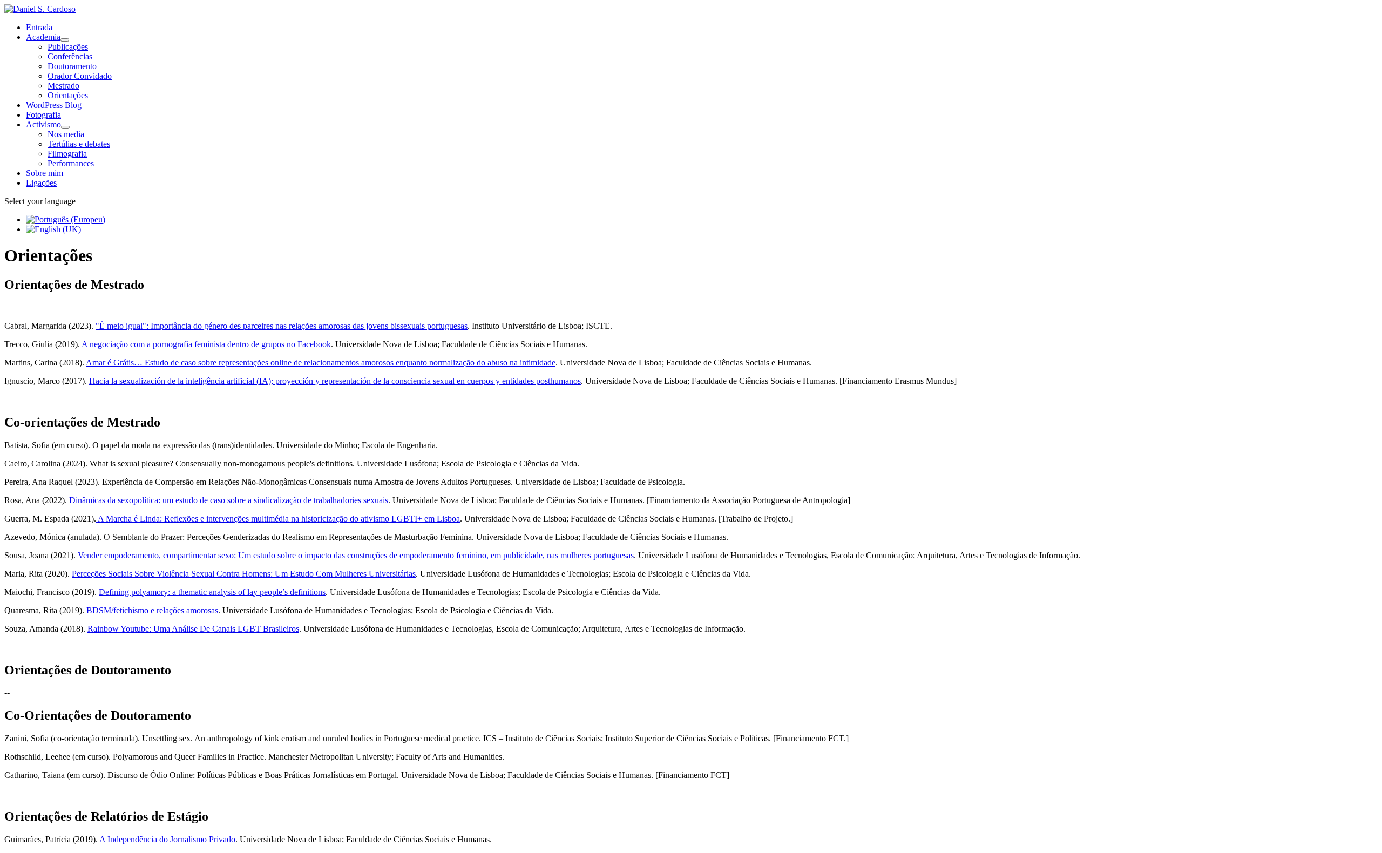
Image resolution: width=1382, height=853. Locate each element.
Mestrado (63, 85)
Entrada (39, 27)
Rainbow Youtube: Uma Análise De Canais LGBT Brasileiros (193, 628)
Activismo (43, 124)
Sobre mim (44, 173)
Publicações (68, 46)
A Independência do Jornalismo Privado (167, 839)
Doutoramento (72, 66)
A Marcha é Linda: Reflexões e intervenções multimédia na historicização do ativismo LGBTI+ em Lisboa (278, 518)
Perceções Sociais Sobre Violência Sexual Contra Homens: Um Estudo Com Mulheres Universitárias (244, 573)
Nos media (66, 134)
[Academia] (64, 40)
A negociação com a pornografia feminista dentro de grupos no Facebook (206, 344)
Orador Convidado (80, 75)
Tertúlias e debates (79, 143)
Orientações (68, 95)
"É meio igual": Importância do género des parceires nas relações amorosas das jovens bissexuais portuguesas (282, 325)
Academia (43, 37)
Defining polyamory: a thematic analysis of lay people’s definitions (212, 592)
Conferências (70, 56)
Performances (71, 163)
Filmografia (67, 153)
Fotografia (43, 114)
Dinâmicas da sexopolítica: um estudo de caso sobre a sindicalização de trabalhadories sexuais (228, 500)
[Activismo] (65, 127)
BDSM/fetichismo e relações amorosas (152, 610)
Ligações (41, 182)
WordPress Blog (54, 105)
